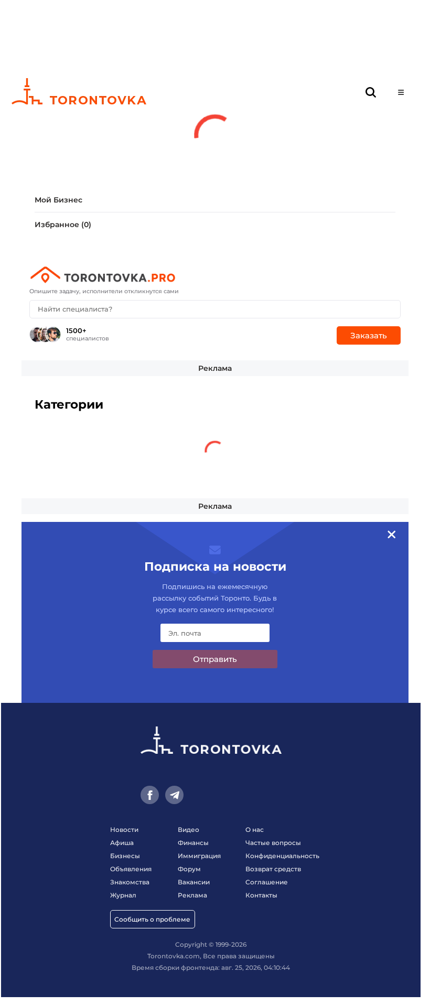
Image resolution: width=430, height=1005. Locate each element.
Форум (189, 869)
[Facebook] (150, 795)
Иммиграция (199, 856)
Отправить (215, 659)
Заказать (368, 335)
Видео (188, 829)
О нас (254, 829)
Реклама (215, 368)
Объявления (131, 869)
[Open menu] (401, 92)
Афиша (122, 843)
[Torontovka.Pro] (215, 274)
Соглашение (266, 882)
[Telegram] (174, 795)
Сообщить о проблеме (152, 919)
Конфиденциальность (282, 856)
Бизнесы (125, 856)
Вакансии (194, 882)
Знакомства (129, 882)
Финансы (193, 843)
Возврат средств (273, 869)
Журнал (123, 895)
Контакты (261, 895)
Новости (124, 829)
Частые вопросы (273, 843)
